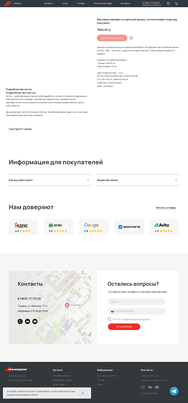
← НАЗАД (16, 3)
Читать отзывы (166, 207)
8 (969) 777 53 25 (151, 2)
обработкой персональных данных (137, 319)
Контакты (125, 3)
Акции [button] (100, 384)
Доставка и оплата (106, 375)
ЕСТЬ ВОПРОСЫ (124, 326)
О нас (65, 3)
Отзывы (81, 3)
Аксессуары (59, 384)
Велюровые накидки (63, 380)
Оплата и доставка (103, 3)
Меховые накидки (61, 375)
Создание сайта (149, 393)
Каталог (48, 3)
